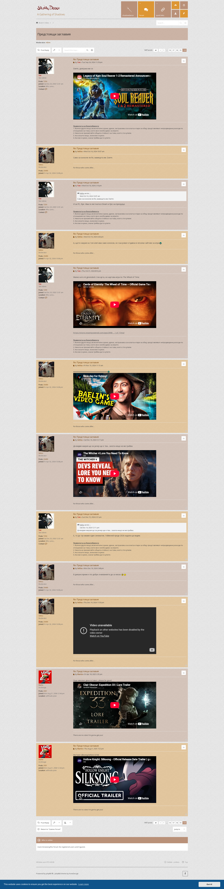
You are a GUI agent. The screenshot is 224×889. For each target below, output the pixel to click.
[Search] (180, 22)
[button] (155, 50)
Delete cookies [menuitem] (173, 862)
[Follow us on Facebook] (185, 873)
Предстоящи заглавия (54, 34)
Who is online (47, 840)
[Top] (186, 142)
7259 (45, 81)
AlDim (48, 42)
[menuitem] (175, 5)
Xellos (41, 165)
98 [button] (177, 50)
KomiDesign (73, 873)
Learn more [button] (83, 884)
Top (186, 862)
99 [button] (180, 50)
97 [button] (173, 50)
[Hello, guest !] (175, 14)
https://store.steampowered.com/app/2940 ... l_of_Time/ (98, 333)
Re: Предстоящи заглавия (86, 59)
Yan (40, 75)
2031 (45, 691)
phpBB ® (49, 873)
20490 (45, 171)
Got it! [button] (209, 884)
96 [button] (170, 50)
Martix (41, 685)
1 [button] (163, 50)
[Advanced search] (185, 22)
